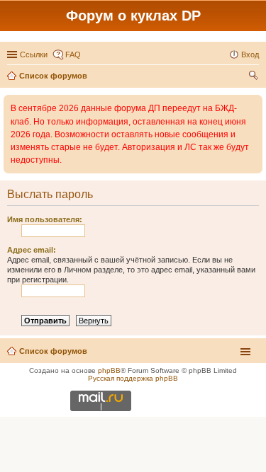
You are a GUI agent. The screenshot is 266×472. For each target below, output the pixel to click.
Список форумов (53, 351)
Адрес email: (31, 250)
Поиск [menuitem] (254, 77)
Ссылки (34, 54)
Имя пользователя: (44, 219)
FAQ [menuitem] (73, 54)
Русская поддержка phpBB (133, 378)
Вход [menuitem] (250, 54)
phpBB (109, 370)
